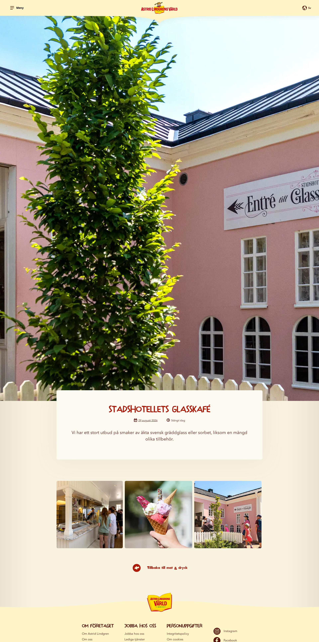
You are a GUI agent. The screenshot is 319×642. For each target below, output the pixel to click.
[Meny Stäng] (12, 8)
